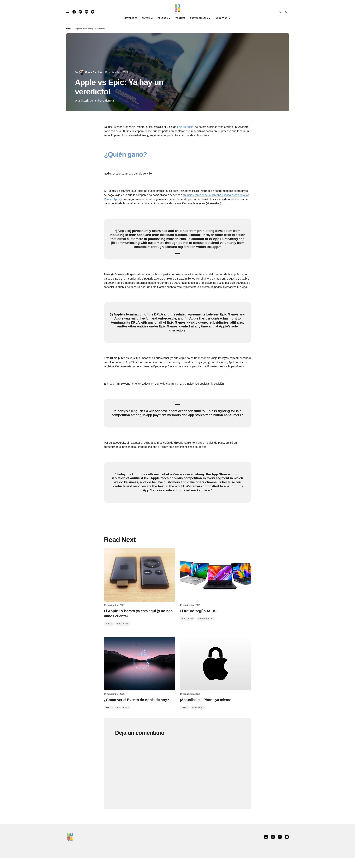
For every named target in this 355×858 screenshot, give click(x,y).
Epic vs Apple (185, 126)
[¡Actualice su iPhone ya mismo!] (215, 663)
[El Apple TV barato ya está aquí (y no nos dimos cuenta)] (139, 575)
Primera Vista (205, 619)
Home (68, 29)
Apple (109, 624)
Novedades (122, 624)
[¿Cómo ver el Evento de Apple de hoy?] (139, 663)
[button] (67, 12)
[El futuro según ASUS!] (215, 575)
